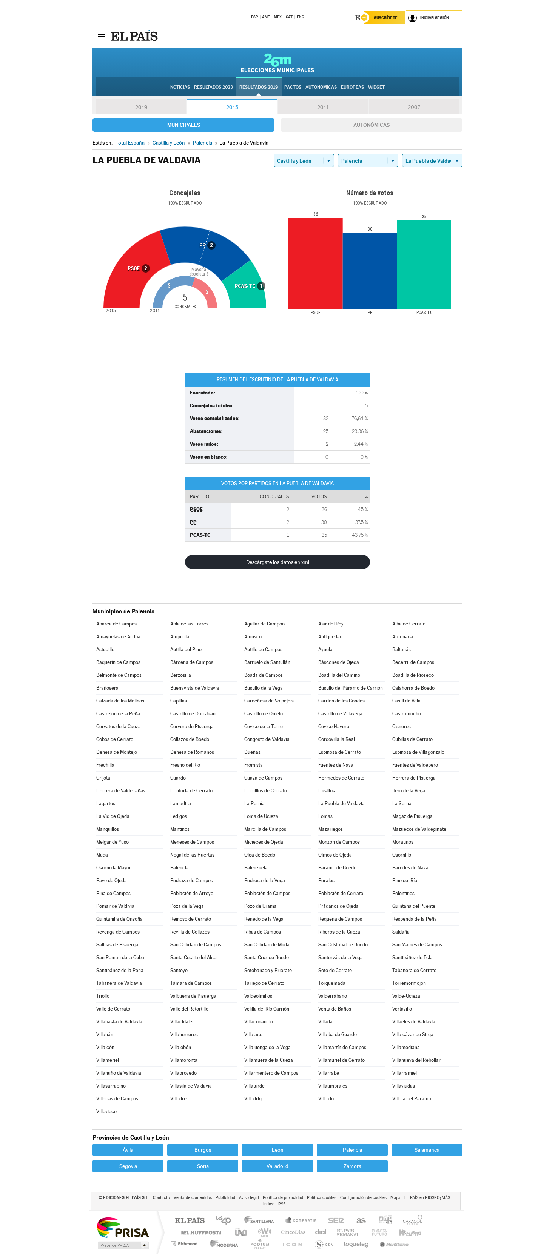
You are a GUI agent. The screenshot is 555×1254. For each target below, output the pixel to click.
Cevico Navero (333, 726)
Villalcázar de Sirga (412, 1034)
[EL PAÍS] (135, 36)
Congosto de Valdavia (267, 739)
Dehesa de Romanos (192, 752)
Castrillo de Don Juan (193, 713)
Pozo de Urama (260, 906)
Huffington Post (200, 1232)
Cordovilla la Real (336, 739)
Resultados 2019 (258, 87)
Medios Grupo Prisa (123, 1245)
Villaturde (254, 1086)
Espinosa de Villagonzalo (418, 752)
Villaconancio (258, 1021)
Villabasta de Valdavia (119, 1021)
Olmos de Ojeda (335, 855)
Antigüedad (330, 636)
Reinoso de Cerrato (190, 919)
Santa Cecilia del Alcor (194, 957)
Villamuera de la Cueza (268, 1060)
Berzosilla (180, 675)
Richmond (185, 1243)
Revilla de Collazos (190, 932)
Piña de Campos (113, 893)
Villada (325, 1021)
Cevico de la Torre (263, 726)
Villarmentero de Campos (271, 1073)
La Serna (402, 803)
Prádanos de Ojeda (338, 906)
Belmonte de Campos (119, 675)
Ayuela (325, 649)
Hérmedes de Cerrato (341, 778)
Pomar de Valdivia (115, 906)
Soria (203, 1166)
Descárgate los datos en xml (277, 562)
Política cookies (321, 1197)
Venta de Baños (334, 1009)
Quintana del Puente (413, 906)
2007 (414, 107)
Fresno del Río (185, 765)
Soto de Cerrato (335, 970)
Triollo (102, 996)
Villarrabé (328, 1073)
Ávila (128, 1150)
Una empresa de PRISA (123, 1227)
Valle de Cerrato (113, 1009)
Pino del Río (404, 880)
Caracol (410, 1221)
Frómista (253, 765)
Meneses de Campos (192, 842)
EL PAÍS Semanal (349, 1232)
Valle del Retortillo (189, 1009)
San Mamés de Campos (417, 944)
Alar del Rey (331, 624)
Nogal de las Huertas (192, 855)
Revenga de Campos (118, 932)
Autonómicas (371, 125)
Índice (268, 1204)
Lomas (325, 816)
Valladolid (277, 1166)
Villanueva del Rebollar (416, 1060)
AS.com (357, 1221)
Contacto (161, 1197)
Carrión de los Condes (341, 701)
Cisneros (401, 726)
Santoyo (179, 970)
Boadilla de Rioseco (413, 675)
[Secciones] (101, 36)
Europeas (352, 87)
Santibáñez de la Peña (119, 970)
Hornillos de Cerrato (265, 790)
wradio (263, 1232)
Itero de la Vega (408, 790)
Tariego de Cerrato (264, 983)
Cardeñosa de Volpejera (269, 701)
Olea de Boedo (259, 855)
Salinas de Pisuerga (117, 944)
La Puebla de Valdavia (341, 803)
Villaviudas (403, 1086)
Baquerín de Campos (118, 662)
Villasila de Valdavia (191, 1086)
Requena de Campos (340, 919)
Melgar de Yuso (112, 842)
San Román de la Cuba (120, 957)
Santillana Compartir (301, 1221)
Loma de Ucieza (261, 816)
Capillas (178, 701)
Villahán (104, 1034)
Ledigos (178, 816)
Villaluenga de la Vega (267, 1047)
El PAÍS (190, 1221)
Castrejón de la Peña (118, 713)
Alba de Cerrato (409, 624)
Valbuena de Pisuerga (193, 996)
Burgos (202, 1150)
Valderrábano (332, 996)
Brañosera (107, 688)
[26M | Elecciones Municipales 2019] (277, 62)
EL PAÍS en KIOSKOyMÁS (427, 1197)
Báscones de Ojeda (338, 662)
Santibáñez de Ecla (412, 957)
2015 (232, 107)
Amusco (253, 636)
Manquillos (107, 829)
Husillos (326, 790)
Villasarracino (111, 1086)
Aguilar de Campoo (264, 624)
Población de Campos (267, 893)
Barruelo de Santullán (267, 662)
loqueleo (357, 1243)
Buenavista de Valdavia (194, 688)
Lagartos (105, 803)
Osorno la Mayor (113, 867)
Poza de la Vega (187, 906)
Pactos (292, 87)
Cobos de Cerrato (114, 739)
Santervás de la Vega (340, 957)
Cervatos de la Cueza (118, 726)
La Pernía (254, 803)
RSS (281, 1204)
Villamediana (406, 1047)
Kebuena (403, 1232)
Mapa (395, 1197)
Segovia (128, 1166)
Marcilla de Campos (265, 829)
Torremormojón (409, 983)
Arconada (402, 636)
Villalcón (105, 1047)
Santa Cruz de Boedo (266, 957)
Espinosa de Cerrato (339, 752)
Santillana (261, 1221)
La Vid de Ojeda (113, 816)
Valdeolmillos (258, 996)
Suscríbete (386, 17)
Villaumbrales (332, 1086)
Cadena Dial (320, 1232)
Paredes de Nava (410, 867)
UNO (241, 1232)
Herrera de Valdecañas (120, 790)
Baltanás (401, 649)
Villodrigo (254, 1098)
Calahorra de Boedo (413, 688)
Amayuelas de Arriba (118, 636)
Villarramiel (404, 1073)
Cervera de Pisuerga (192, 726)
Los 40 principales (226, 1221)
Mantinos (180, 829)
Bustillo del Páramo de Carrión (350, 688)
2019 (141, 107)
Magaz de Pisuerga (412, 816)
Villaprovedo (183, 1073)
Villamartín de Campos (342, 1047)
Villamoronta (183, 1060)
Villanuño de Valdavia (118, 1073)
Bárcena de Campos (191, 662)
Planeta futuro (376, 1232)
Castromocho (406, 713)
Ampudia (179, 636)
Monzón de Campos (339, 842)
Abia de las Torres (189, 624)
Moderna (222, 1243)
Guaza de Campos (263, 778)
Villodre (178, 1098)
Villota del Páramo (411, 1098)
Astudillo (105, 649)
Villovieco (106, 1111)
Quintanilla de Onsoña (119, 919)
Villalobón (180, 1047)
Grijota (103, 778)
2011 (323, 107)
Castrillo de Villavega (340, 713)
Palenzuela (256, 867)
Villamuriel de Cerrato (341, 1060)
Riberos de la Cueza (339, 932)
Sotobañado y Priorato (268, 970)
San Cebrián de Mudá (267, 944)
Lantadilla (180, 803)
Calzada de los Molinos (120, 701)
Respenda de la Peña (414, 919)
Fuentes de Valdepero (415, 765)
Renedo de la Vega (264, 919)
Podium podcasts (259, 1243)
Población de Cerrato (340, 893)
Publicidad (225, 1197)
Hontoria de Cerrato (191, 790)
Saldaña (401, 932)
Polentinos (403, 893)
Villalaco (253, 1034)
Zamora (352, 1166)
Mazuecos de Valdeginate (419, 829)
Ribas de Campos (262, 932)
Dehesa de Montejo (116, 752)
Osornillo (401, 855)
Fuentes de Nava (335, 765)
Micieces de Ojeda (263, 842)
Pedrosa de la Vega (264, 880)
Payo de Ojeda (111, 880)
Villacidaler (182, 1021)
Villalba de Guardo (337, 1034)
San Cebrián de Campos (195, 944)
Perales (326, 880)
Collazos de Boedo (189, 739)
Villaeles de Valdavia (413, 1021)
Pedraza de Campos (191, 880)
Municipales (183, 125)
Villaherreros (184, 1034)
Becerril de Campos (413, 662)
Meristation (393, 1243)
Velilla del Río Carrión (266, 1009)
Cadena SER (333, 1221)
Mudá (102, 855)
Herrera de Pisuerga (414, 778)
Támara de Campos (191, 983)
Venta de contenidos (193, 1197)
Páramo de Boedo (337, 867)
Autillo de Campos (263, 649)
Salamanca (427, 1150)
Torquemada (331, 983)
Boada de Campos (263, 675)
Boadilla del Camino (339, 675)
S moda (323, 1243)
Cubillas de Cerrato (412, 739)
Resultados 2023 (213, 87)
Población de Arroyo (191, 893)
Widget (376, 87)
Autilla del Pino (186, 649)
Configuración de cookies (363, 1197)
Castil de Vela (406, 701)
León (278, 1150)
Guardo (178, 778)
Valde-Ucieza (406, 996)
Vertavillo (402, 1009)
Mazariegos (330, 829)
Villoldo (326, 1098)
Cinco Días (292, 1232)
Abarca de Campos (116, 624)
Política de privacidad (283, 1197)
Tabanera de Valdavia (119, 983)
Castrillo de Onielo (263, 713)
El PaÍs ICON (292, 1243)
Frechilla (105, 765)
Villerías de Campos (117, 1098)
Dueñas (252, 752)
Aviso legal (249, 1197)
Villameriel (107, 1060)
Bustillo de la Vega (263, 688)
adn (382, 1221)
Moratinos (402, 842)
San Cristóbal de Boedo (343, 944)
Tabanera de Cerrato (414, 970)
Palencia (179, 867)
